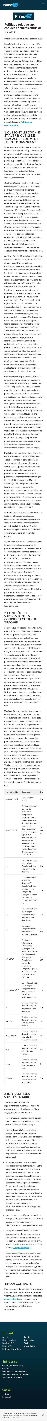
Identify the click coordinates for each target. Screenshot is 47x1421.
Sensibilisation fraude (12, 1377)
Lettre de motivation (11, 1349)
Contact (6, 1368)
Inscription (29, 1340)
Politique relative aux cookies (15, 1374)
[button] (41, 3)
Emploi (27, 1337)
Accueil (5, 1337)
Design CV (7, 1346)
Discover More (14, 1417)
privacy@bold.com (13, 1299)
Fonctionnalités (9, 1340)
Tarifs (26, 1343)
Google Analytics (21, 1247)
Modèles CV (8, 1343)
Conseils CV (29, 1346)
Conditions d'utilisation (12, 1365)
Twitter (5, 1394)
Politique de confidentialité (14, 1371)
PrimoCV (11, 5)
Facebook (6, 1397)
